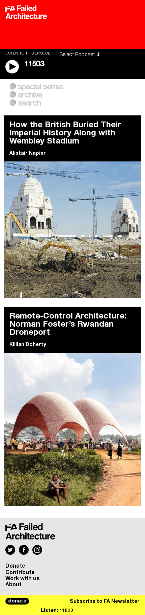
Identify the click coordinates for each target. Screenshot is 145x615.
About (13, 584)
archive (30, 95)
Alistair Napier (27, 153)
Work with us (22, 578)
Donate (15, 566)
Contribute (20, 572)
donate (17, 601)
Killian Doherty (27, 344)
